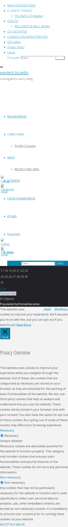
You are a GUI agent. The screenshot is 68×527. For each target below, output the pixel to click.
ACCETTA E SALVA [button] (12, 524)
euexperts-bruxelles (14, 72)
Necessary (11, 436)
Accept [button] (11, 325)
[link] (11, 52)
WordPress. (61, 309)
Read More (23, 325)
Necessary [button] (7, 430)
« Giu (3, 288)
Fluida (47, 309)
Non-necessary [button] (10, 477)
